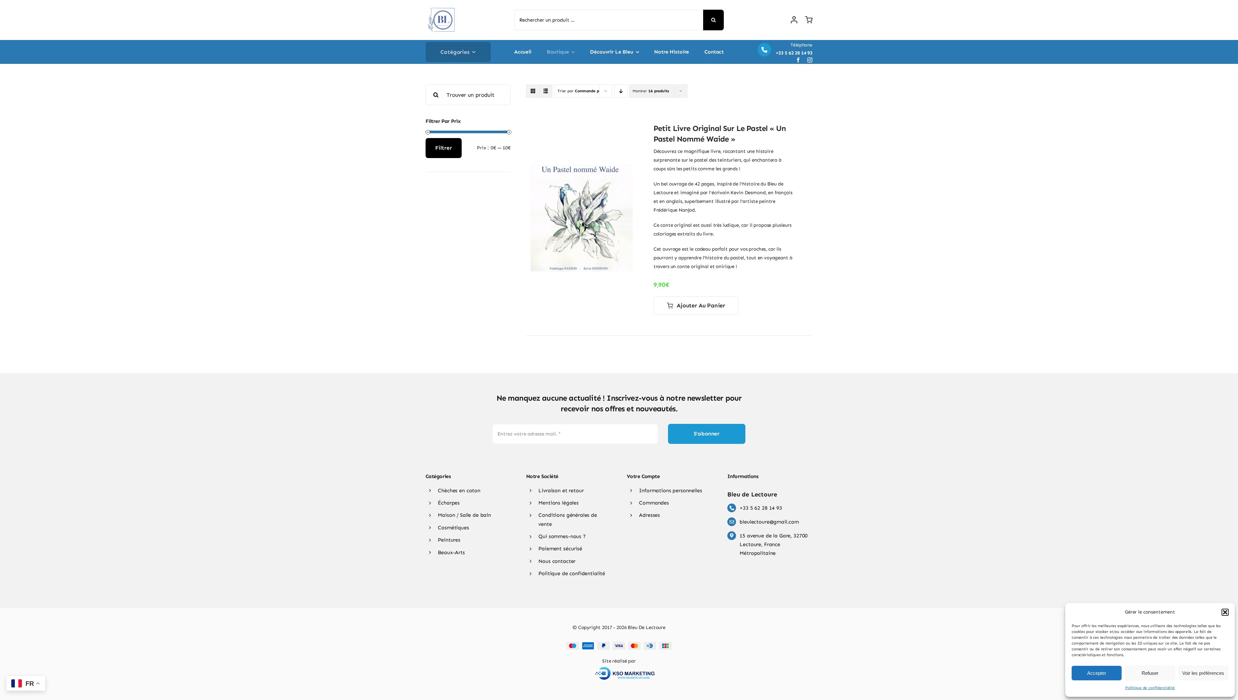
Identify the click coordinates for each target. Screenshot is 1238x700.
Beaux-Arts (451, 552)
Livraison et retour (561, 490)
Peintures (449, 540)
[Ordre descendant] (620, 91)
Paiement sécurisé (560, 548)
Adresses (649, 515)
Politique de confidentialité (1150, 687)
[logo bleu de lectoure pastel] (442, 6)
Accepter (1096, 673)
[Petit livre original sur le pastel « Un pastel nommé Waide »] (581, 164)
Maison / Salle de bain (464, 515)
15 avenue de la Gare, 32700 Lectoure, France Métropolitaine (774, 544)
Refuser (1150, 673)
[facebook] (798, 60)
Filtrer (443, 148)
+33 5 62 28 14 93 (761, 508)
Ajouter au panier (701, 305)
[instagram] (809, 60)
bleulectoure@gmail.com (769, 522)
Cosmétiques (453, 528)
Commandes (654, 503)
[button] (1225, 612)
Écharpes (449, 503)
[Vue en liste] (545, 91)
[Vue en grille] (532, 91)
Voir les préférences (1203, 673)
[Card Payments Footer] (619, 644)
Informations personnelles (670, 490)
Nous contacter (556, 561)
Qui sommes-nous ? (561, 536)
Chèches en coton (459, 490)
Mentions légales (558, 503)
